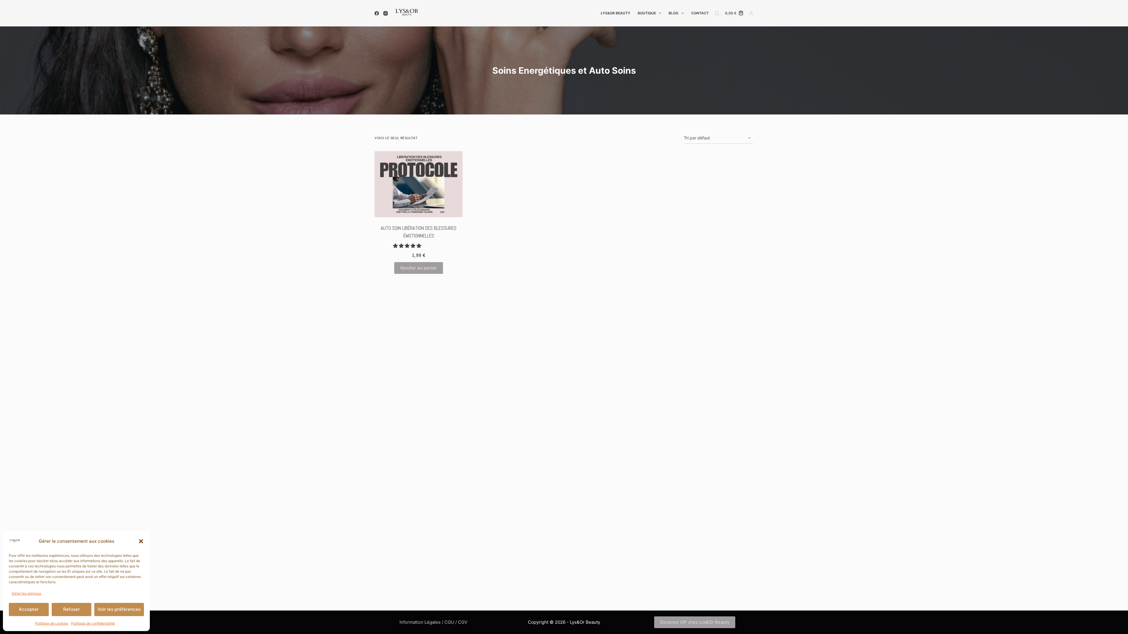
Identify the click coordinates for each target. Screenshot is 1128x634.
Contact (700, 13)
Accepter (29, 609)
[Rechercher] (717, 13)
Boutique (647, 13)
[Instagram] (385, 13)
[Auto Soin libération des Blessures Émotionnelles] (419, 184)
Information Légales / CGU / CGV (433, 622)
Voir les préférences (119, 609)
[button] (141, 541)
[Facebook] (377, 13)
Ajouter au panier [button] (418, 268)
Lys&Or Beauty (615, 13)
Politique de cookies (51, 623)
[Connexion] (751, 13)
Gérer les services (26, 593)
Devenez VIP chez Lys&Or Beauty (694, 622)
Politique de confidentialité (93, 623)
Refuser (71, 609)
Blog (673, 13)
